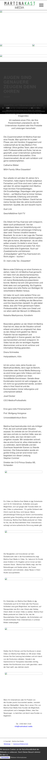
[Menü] (40, 5)
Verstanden (5, 757)
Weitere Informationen (19, 757)
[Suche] (34, 5)
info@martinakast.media (23, 726)
